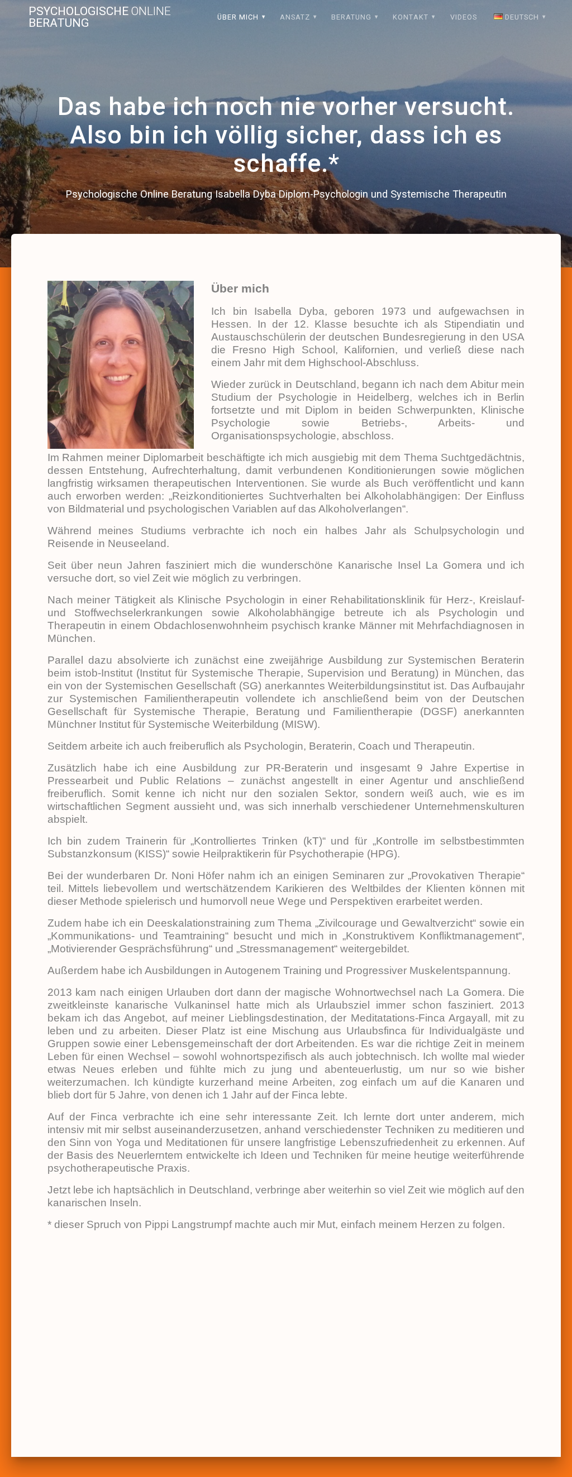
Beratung (351, 17)
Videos (463, 17)
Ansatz (295, 17)
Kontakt (410, 17)
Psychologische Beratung (99, 17)
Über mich (238, 17)
